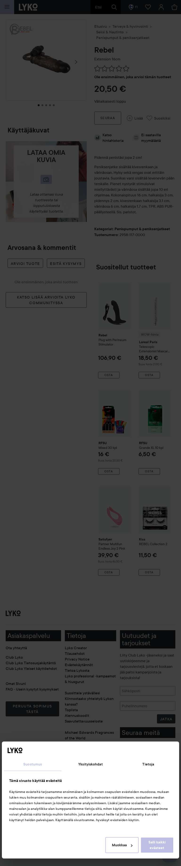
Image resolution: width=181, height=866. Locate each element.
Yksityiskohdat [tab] (90, 764)
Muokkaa (119, 845)
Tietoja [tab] (148, 764)
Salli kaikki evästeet (157, 845)
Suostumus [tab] (32, 764)
